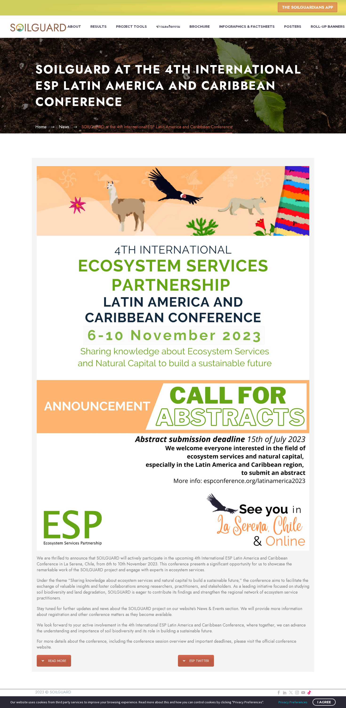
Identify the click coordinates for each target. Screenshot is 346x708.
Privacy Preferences (292, 702)
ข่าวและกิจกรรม (168, 26)
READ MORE (57, 660)
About (74, 26)
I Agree (324, 702)
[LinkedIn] (285, 692)
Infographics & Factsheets (247, 26)
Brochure (199, 26)
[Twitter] (291, 692)
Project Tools (131, 26)
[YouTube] (303, 692)
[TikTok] (309, 692)
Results (98, 26)
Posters (292, 26)
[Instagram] (297, 692)
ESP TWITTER (199, 660)
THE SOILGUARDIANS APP (307, 7)
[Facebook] (279, 692)
